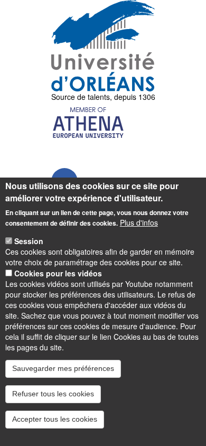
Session (28, 241)
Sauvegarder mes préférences (63, 368)
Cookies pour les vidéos (58, 273)
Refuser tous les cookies (53, 393)
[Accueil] (103, 45)
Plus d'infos (139, 222)
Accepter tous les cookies (54, 419)
